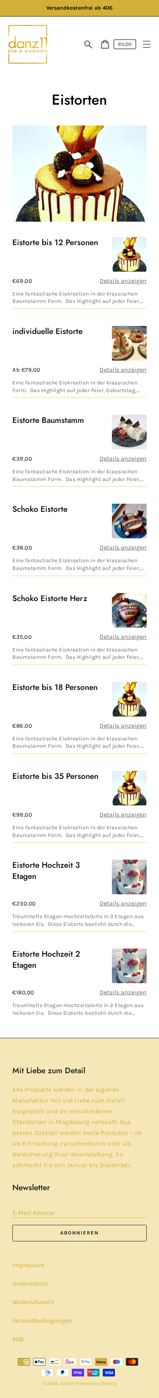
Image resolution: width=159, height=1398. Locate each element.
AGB (18, 1339)
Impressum (28, 1265)
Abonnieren (79, 1233)
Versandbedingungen (42, 1320)
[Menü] (146, 44)
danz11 (67, 1383)
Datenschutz (30, 1283)
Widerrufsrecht (33, 1302)
